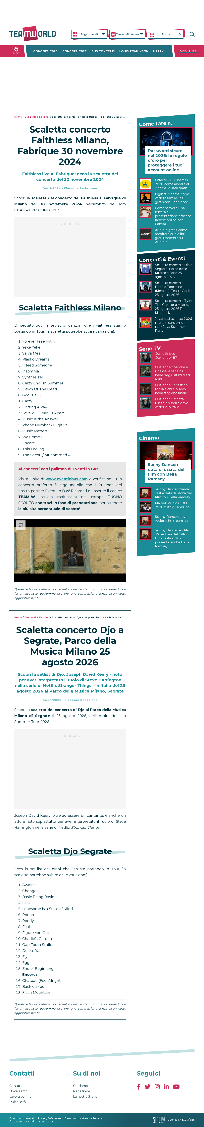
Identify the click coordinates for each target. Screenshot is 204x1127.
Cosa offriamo (127, 34)
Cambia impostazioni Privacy (83, 1118)
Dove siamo (18, 1091)
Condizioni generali (21, 1118)
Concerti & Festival (37, 117)
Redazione (81, 1091)
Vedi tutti (189, 51)
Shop (165, 34)
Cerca (192, 34)
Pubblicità (17, 1102)
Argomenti (89, 34)
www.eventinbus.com (67, 479)
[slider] (65, 578)
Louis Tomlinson (133, 51)
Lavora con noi (20, 1096)
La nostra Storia (85, 1096)
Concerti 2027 (74, 51)
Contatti (15, 1086)
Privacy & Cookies (49, 1118)
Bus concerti (103, 51)
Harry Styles (164, 51)
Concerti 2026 (45, 51)
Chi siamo (80, 1086)
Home (18, 117)
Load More (70, 1030)
